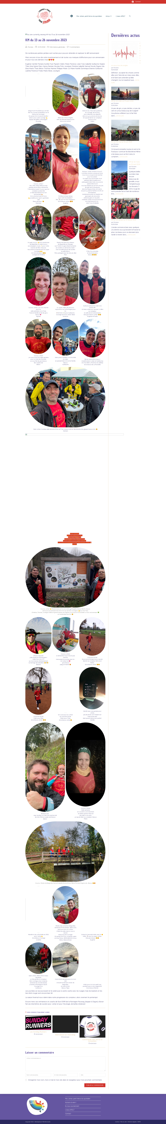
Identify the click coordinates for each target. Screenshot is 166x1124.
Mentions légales (132, 1121)
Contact (138, 2)
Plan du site (123, 1121)
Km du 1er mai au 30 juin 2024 (121, 142)
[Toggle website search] (129, 16)
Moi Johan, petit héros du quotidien (77, 1099)
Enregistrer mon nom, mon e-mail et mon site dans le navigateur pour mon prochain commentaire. (65, 1080)
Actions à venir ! (70, 1102)
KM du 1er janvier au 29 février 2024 (123, 220)
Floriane (30, 47)
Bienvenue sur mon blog (65, 1034)
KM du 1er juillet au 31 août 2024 (122, 101)
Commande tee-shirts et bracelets (92, 1040)
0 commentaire (75, 47)
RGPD (139, 1121)
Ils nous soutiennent (72, 1106)
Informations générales (57, 47)
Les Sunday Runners (38, 1032)
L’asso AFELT (69, 1110)
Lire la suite (120, 116)
